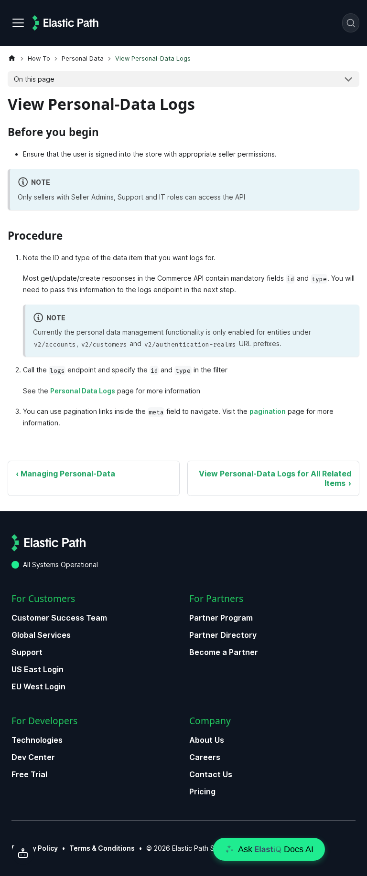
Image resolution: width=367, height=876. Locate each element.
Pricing (202, 791)
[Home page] (12, 58)
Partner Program (221, 618)
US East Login (37, 669)
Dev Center (33, 757)
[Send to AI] (22, 853)
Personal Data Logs (82, 391)
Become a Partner (223, 652)
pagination (267, 411)
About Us (206, 740)
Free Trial (29, 774)
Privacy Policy (34, 848)
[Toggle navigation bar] (18, 23)
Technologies (37, 740)
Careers (204, 757)
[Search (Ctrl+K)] (350, 22)
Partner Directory (223, 635)
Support (27, 652)
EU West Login (38, 686)
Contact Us (210, 774)
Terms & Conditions (102, 848)
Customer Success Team (59, 618)
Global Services (41, 635)
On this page (34, 79)
